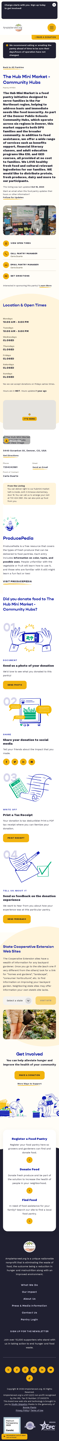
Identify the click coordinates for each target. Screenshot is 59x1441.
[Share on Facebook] (6, 762)
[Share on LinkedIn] (23, 762)
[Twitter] (8, 1369)
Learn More (45, 285)
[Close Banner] (54, 5)
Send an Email (40, 467)
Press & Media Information (29, 1305)
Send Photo (15, 685)
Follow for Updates (13, 197)
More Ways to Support (29, 1083)
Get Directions (11, 455)
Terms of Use (37, 1410)
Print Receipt (16, 838)
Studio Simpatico (19, 1404)
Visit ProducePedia (17, 581)
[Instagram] (25, 1369)
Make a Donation (46, 37)
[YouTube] (50, 1369)
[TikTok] (29, 1378)
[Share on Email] (31, 762)
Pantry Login (29, 1319)
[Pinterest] (33, 1369)
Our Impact (29, 1291)
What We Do (29, 1285)
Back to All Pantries (13, 67)
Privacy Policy (22, 1410)
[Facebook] (16, 1369)
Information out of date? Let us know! (16, 1436)
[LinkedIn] (42, 1369)
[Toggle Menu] (52, 27)
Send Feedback (17, 919)
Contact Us (29, 1312)
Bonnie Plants (29, 1407)
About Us (29, 1298)
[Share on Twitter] (14, 762)
